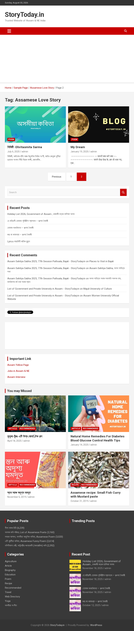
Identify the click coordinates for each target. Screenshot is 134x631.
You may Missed (19, 391)
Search (123, 192)
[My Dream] (98, 124)
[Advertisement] (67, 59)
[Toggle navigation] (9, 31)
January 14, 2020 (79, 444)
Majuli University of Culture (97, 288)
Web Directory (12, 596)
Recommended (27, 428)
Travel (8, 592)
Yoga (7, 601)
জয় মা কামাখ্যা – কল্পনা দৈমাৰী (19, 234)
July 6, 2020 (13, 151)
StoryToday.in (24, 14)
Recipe (75, 485)
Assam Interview (16, 377)
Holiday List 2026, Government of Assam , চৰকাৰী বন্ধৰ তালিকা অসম (41, 214)
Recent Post (81, 554)
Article (12, 428)
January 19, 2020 (79, 151)
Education (10, 574)
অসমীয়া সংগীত (11, 605)
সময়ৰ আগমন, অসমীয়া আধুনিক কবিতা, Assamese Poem (30, 536)
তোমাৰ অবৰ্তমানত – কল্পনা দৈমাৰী (20, 227)
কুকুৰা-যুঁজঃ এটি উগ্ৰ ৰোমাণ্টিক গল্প (24, 436)
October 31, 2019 (79, 501)
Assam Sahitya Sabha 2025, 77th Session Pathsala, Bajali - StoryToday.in (46, 261)
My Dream (78, 147)
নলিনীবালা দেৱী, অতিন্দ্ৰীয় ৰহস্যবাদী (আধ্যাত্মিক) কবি (25, 545)
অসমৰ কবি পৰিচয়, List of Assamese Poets (25, 532)
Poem (11, 139)
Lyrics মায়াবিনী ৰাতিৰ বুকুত (18, 241)
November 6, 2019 (16, 497)
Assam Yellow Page (18, 364)
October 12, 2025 (91, 605)
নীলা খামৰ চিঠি (10, 527)
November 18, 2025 (93, 568)
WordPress (96, 625)
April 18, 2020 (14, 440)
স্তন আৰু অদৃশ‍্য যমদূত (19, 492)
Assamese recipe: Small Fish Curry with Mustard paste (96, 495)
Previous (56, 176)
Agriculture (11, 561)
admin (25, 151)
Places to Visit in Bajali (101, 261)
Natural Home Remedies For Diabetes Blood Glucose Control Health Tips (97, 438)
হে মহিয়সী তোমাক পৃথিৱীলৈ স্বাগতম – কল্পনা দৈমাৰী (27, 220)
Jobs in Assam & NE (18, 370)
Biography (10, 570)
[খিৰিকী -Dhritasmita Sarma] (35, 124)
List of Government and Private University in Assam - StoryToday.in (43, 288)
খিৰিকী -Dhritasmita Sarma (24, 147)
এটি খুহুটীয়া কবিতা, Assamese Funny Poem (25, 541)
